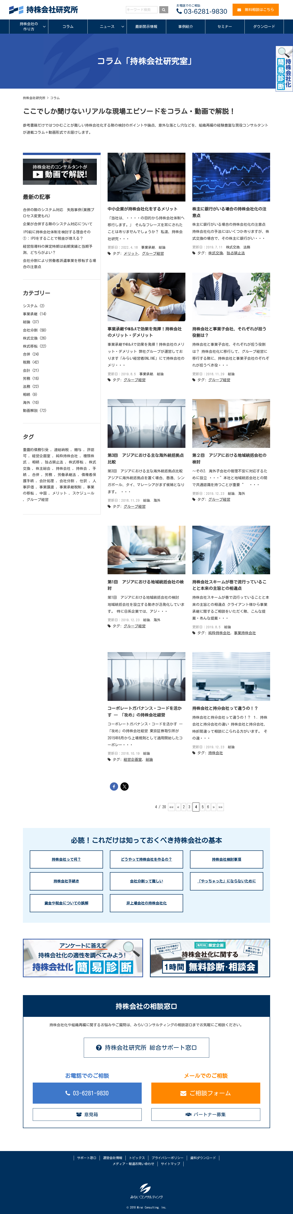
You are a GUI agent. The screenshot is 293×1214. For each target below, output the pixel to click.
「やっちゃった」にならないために (226, 881)
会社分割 (30, 330)
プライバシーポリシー (168, 1158)
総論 (162, 247)
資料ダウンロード (203, 1158)
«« (171, 807)
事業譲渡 (46, 487)
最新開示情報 (146, 26)
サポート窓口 (86, 1158)
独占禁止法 (236, 253)
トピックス (137, 1158)
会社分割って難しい (146, 881)
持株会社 (215, 753)
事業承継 (148, 247)
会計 (26, 370)
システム (30, 306)
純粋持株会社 (219, 633)
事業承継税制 (70, 487)
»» (220, 807)
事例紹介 (185, 26)
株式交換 (233, 247)
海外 (157, 500)
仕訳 (83, 481)
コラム (67, 26)
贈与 (77, 450)
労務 (26, 378)
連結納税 (61, 450)
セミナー (224, 26)
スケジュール (83, 493)
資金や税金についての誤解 (66, 903)
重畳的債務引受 (36, 450)
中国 (43, 493)
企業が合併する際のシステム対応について (57, 224)
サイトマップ (170, 1163)
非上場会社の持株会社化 (146, 903)
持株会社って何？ (66, 859)
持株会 (81, 468)
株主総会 (43, 468)
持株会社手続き (66, 881)
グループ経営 (153, 253)
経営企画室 (133, 759)
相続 (26, 394)
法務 (246, 247)
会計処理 (46, 481)
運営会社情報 (112, 1158)
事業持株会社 (245, 633)
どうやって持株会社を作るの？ (146, 859)
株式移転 (30, 346)
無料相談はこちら (257, 9)
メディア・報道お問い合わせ (133, 1163)
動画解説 (30, 410)
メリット (131, 253)
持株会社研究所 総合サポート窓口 (149, 1048)
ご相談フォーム (208, 1093)
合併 (26, 354)
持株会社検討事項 (226, 859)
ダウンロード (264, 26)
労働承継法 (67, 474)
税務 (26, 362)
